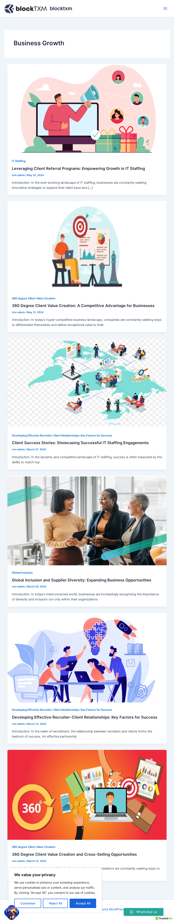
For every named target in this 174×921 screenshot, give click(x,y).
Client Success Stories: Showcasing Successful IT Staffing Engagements (80, 442)
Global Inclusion (22, 572)
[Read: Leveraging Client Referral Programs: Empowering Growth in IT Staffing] (87, 109)
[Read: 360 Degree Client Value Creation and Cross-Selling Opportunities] (87, 794)
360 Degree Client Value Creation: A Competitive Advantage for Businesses (83, 305)
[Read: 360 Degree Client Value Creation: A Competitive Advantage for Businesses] (87, 246)
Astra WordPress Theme (117, 909)
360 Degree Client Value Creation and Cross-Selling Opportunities (74, 854)
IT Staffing (18, 161)
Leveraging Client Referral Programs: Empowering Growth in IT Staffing (78, 168)
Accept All (83, 903)
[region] (55, 890)
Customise (27, 903)
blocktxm (61, 8)
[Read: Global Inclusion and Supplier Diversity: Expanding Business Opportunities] (87, 520)
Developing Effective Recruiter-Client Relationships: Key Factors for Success (62, 435)
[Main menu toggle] (165, 8)
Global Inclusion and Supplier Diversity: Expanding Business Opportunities (81, 580)
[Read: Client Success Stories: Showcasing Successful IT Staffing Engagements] (87, 383)
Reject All (55, 903)
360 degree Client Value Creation (33, 298)
